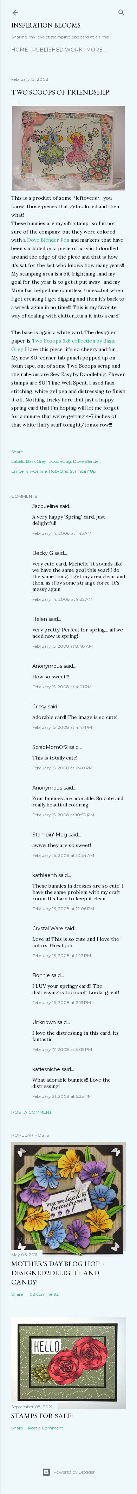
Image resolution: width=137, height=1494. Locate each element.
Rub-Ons (58, 471)
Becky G (42, 553)
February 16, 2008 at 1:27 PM (61, 955)
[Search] (121, 11)
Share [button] (17, 451)
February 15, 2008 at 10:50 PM (63, 814)
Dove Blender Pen (49, 240)
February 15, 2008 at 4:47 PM (62, 727)
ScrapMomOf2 (50, 747)
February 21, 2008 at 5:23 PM (62, 1096)
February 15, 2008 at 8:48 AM (62, 646)
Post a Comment (31, 1112)
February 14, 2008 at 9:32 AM (62, 599)
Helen (39, 619)
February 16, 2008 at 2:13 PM (61, 1002)
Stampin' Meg (49, 834)
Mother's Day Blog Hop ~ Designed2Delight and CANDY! (58, 1273)
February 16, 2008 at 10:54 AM (63, 855)
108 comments (43, 1294)
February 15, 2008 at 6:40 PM (62, 767)
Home (19, 50)
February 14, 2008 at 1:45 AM (61, 533)
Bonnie (41, 975)
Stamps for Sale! (42, 1415)
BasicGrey (36, 461)
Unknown (44, 1022)
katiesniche (46, 1069)
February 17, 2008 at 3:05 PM (62, 1049)
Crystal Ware (47, 928)
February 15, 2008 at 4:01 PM (62, 686)
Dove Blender (86, 461)
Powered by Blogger (74, 1472)
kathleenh (44, 875)
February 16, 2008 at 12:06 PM (63, 908)
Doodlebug (59, 461)
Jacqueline (45, 506)
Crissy (39, 706)
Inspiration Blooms (45, 25)
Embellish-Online (29, 471)
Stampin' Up (83, 471)
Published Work (57, 50)
